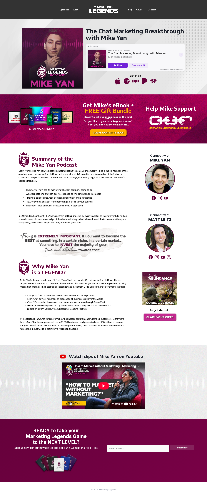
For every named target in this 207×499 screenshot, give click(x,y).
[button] (108, 132)
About (76, 10)
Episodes (64, 10)
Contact (152, 10)
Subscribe (182, 447)
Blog (129, 10)
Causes (140, 10)
